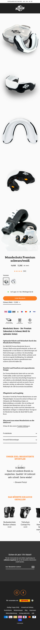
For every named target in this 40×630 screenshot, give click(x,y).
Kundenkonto (8, 610)
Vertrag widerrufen (24, 613)
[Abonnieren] (32, 567)
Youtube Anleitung (22, 426)
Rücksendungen (18, 610)
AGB (33, 613)
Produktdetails (7, 433)
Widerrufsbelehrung (11, 613)
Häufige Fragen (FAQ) (13, 607)
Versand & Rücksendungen (11, 440)
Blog (26, 610)
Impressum (32, 610)
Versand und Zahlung (27, 607)
